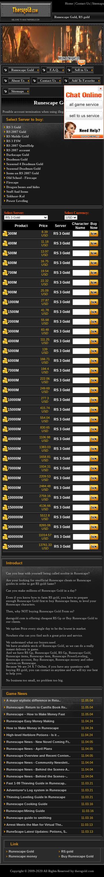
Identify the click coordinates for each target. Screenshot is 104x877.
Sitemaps (98, 3)
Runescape (81, 573)
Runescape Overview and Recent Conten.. (38, 755)
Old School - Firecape (21, 177)
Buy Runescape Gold (80, 618)
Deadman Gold (16, 159)
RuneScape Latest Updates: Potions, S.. (36, 831)
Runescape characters (20, 604)
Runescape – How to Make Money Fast (35, 714)
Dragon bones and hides (23, 187)
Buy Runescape (43, 659)
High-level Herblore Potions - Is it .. (32, 735)
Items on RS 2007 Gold (22, 173)
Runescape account (18, 659)
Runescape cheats (60, 580)
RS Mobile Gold (17, 136)
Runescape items (17, 656)
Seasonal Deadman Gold (23, 168)
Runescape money (67, 659)
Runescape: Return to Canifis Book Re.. (36, 707)
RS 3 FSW (13, 141)
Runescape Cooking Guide (26, 804)
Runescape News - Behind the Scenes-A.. (37, 769)
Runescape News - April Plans (29, 748)
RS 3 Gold (13, 127)
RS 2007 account (18, 150)
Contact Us (82, 3)
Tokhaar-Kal (15, 196)
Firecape (12, 182)
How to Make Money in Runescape (32, 728)
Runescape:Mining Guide (25, 811)
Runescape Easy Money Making (30, 721)
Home (69, 3)
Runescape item (40, 656)
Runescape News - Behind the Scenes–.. (37, 776)
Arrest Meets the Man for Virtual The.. (34, 824)
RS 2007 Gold (16, 131)
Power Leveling (17, 200)
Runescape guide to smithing (28, 817)
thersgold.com (84, 871)
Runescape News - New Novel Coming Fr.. (38, 742)
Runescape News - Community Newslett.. (37, 762)
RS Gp (57, 618)
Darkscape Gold (17, 154)
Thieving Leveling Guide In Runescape (35, 797)
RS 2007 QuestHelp (20, 145)
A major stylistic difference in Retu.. (33, 700)
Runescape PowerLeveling (70, 656)
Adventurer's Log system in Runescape (36, 790)
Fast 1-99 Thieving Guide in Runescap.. (36, 783)
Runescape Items (66, 601)
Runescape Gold (52, 590)
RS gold (41, 583)
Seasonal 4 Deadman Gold (24, 164)
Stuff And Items (17, 191)
